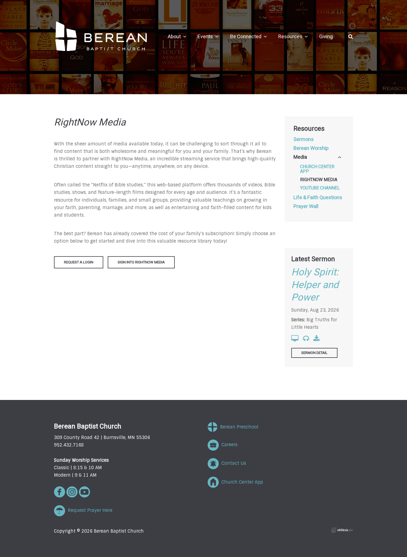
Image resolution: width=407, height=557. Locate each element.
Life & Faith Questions (317, 198)
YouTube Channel (320, 188)
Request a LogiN (78, 262)
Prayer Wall (305, 206)
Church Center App (317, 169)
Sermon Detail (314, 352)
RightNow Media (318, 180)
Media (300, 157)
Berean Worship (311, 148)
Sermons (303, 139)
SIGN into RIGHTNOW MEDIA (141, 262)
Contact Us (232, 463)
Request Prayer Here (88, 510)
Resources (308, 128)
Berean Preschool (237, 427)
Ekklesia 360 (342, 530)
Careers (228, 445)
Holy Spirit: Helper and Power (315, 285)
